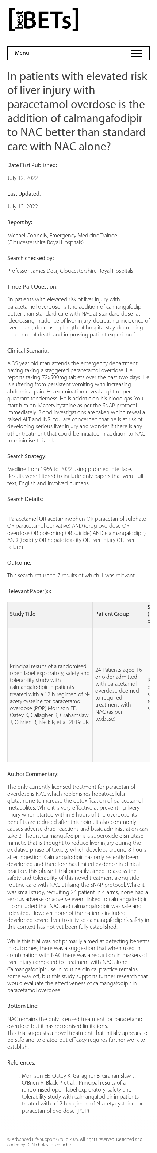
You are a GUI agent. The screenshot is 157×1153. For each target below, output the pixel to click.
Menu (22, 53)
